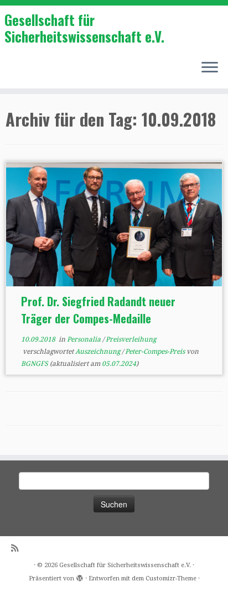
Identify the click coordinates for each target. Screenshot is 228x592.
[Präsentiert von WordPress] (80, 576)
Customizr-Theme (171, 578)
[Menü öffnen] (209, 68)
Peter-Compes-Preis (155, 351)
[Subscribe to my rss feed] (17, 548)
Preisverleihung (131, 339)
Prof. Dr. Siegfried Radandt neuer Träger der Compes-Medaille (98, 310)
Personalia (84, 339)
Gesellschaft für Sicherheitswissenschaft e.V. (84, 28)
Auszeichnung (98, 351)
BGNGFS (34, 364)
